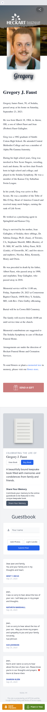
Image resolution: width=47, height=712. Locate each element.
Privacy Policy (16, 700)
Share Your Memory (17, 503)
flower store (32, 369)
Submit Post (23, 548)
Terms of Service (31, 700)
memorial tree (34, 365)
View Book (12, 462)
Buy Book (27, 462)
